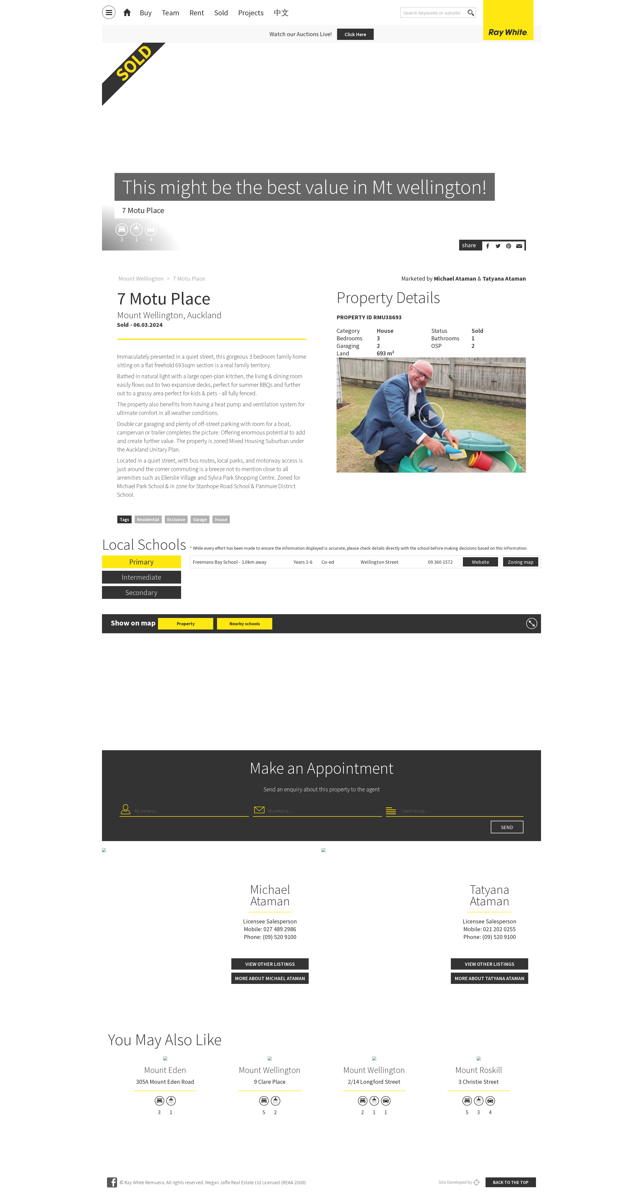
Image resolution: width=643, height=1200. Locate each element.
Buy (146, 12)
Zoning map (520, 562)
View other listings (270, 964)
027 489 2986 (279, 929)
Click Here (355, 34)
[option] (321, 140)
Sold (221, 12)
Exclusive (176, 519)
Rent (196, 12)
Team (170, 12)
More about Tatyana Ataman (489, 978)
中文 (281, 12)
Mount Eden (165, 1070)
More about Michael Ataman (270, 978)
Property (186, 623)
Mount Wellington (141, 278)
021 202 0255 (499, 929)
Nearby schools (245, 623)
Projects (251, 12)
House (221, 519)
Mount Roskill (478, 1070)
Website (480, 562)
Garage (200, 519)
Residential (148, 519)
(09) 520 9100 (279, 937)
